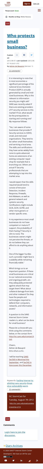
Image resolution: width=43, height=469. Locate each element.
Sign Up (36, 4)
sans (17, 383)
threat (29, 383)
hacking (20, 380)
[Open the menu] (39, 10)
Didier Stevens (26, 17)
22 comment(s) (14, 71)
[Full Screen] (17, 55)
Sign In (27, 4)
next (7, 23)
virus (9, 386)
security (22, 383)
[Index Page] (7, 3)
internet (27, 380)
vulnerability (17, 386)
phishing (11, 383)
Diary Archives (14, 445)
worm (25, 386)
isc (32, 380)
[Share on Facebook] (24, 55)
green (17, 11)
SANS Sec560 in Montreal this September (19, 359)
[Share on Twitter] (31, 55)
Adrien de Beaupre (17, 66)
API (23, 454)
